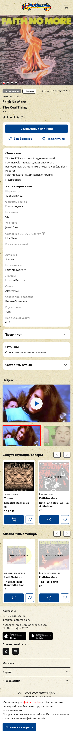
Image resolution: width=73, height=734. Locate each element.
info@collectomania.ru (16, 619)
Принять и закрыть (19, 727)
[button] (22, 435)
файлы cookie (32, 702)
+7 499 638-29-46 (14, 615)
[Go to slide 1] (4, 83)
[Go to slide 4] (16, 83)
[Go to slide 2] (8, 83)
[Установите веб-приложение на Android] (41, 636)
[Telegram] (6, 651)
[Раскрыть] (67, 663)
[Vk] (15, 651)
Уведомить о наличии (36, 129)
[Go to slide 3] (12, 83)
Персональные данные (36, 696)
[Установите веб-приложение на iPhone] (14, 636)
